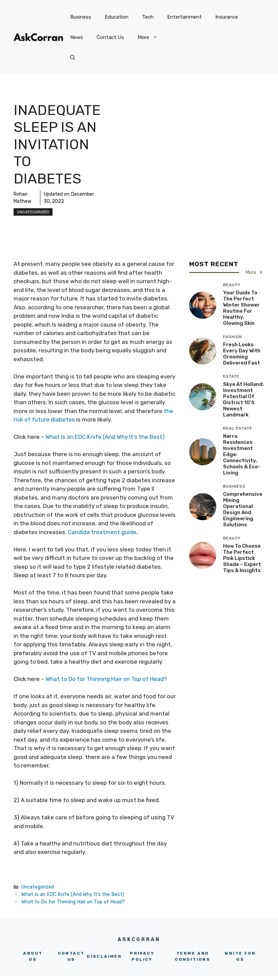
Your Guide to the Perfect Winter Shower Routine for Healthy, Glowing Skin (241, 308)
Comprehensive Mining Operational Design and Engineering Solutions (242, 509)
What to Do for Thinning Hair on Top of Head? (106, 679)
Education (116, 17)
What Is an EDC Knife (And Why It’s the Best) (105, 436)
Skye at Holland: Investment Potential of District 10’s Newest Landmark (243, 399)
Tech (148, 17)
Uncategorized (33, 212)
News (76, 37)
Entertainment (184, 17)
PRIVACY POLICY (142, 956)
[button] (72, 57)
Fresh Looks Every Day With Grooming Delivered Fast (241, 353)
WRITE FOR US (240, 956)
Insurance (226, 17)
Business (80, 17)
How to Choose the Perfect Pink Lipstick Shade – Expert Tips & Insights (242, 558)
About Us (32, 956)
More (143, 37)
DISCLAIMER (104, 956)
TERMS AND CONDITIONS (192, 956)
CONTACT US (71, 956)
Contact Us (110, 37)
